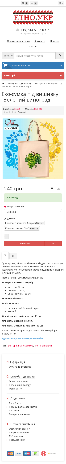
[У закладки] (52, 188)
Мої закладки (16, 436)
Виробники (15, 403)
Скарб (17, 108)
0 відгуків (22, 112)
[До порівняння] (58, 188)
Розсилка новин (17, 439)
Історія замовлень (19, 432)
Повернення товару (20, 384)
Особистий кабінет (19, 428)
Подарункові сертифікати (23, 406)
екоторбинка (15, 345)
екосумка (28, 345)
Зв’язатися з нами (18, 381)
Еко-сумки (40, 83)
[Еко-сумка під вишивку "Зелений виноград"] (33, 148)
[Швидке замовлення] (53, 243)
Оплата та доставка (20, 366)
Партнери (14, 410)
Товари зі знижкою (19, 414)
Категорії (9, 75)
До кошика (24, 243)
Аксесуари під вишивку (19, 83)
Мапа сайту (15, 388)
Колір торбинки (15, 206)
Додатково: (10, 218)
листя (38, 345)
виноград (47, 345)
